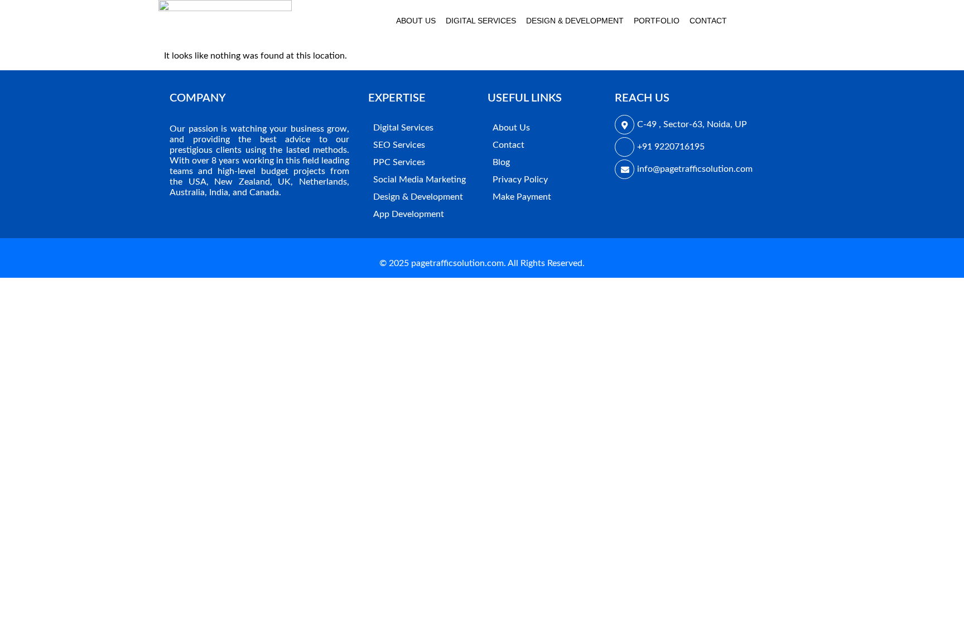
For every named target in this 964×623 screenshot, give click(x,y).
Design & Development (575, 20)
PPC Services (399, 162)
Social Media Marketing (419, 179)
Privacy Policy (520, 179)
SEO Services (399, 145)
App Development (408, 214)
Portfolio (656, 20)
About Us (416, 20)
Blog (501, 162)
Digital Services (481, 20)
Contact (708, 20)
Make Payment (522, 196)
